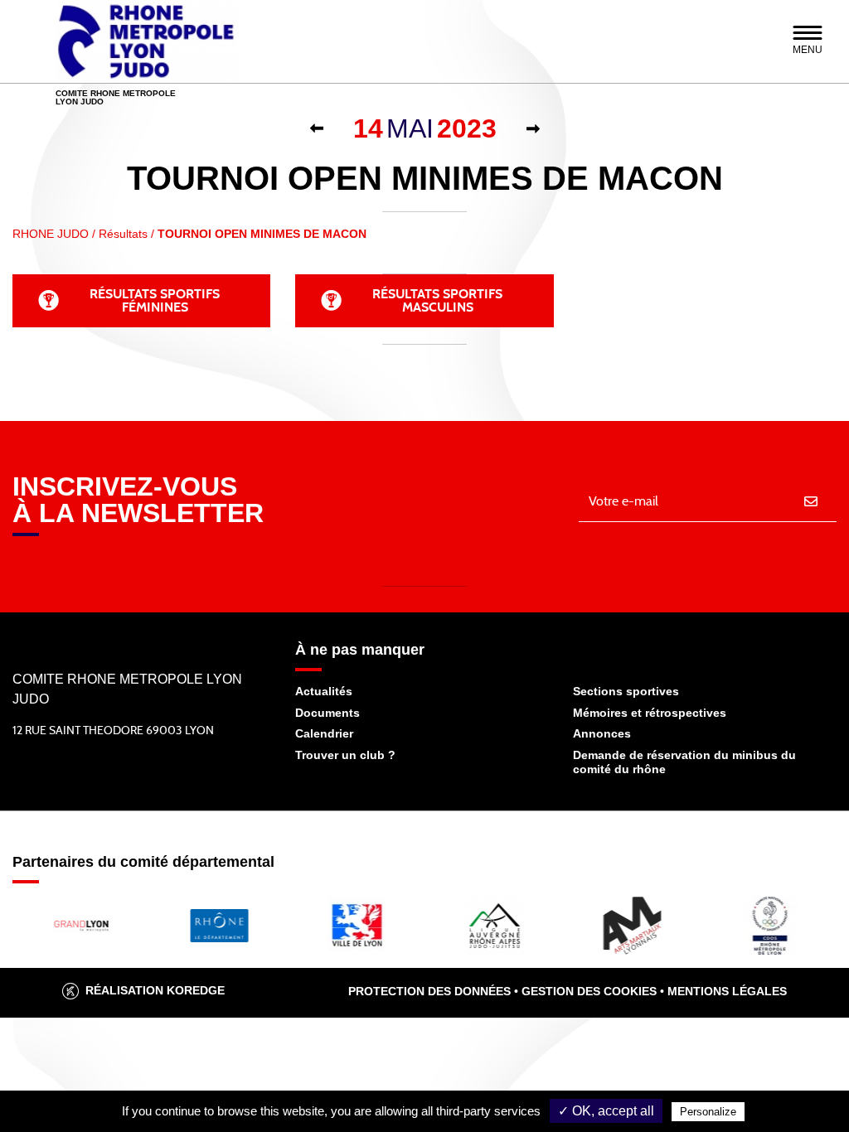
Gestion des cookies (589, 991)
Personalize (708, 1111)
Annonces (602, 733)
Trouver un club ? (345, 755)
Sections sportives (626, 691)
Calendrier (324, 733)
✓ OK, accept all (606, 1111)
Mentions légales (727, 991)
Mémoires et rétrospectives (649, 712)
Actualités (323, 691)
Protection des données (429, 991)
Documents (327, 712)
